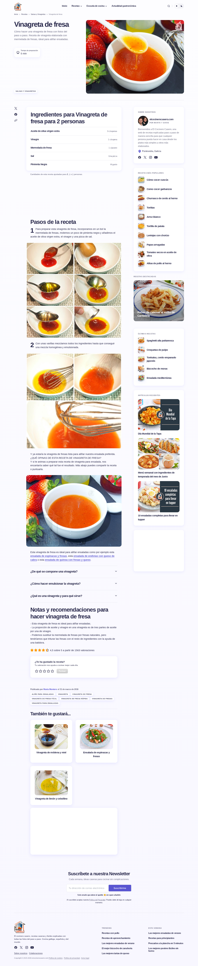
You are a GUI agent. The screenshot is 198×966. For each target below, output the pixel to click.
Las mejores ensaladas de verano (118, 943)
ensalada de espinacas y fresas (48, 556)
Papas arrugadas (156, 244)
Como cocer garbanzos (159, 189)
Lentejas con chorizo (158, 235)
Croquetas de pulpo (157, 350)
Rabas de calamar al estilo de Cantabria (156, 314)
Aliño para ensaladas (43, 694)
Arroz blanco (153, 217)
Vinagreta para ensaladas (45, 703)
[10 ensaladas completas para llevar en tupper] (159, 496)
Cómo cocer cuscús (157, 179)
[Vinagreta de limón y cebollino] (51, 785)
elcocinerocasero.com (162, 119)
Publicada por (43, 689)
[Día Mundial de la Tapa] (159, 414)
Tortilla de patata (155, 226)
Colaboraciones (36, 953)
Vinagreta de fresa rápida (74, 698)
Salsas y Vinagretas (26, 91)
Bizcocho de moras (157, 368)
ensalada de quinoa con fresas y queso (67, 559)
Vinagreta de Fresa (82, 694)
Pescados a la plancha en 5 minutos (165, 943)
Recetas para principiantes (161, 938)
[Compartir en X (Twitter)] (16, 108)
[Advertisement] (74, 831)
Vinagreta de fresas (102, 698)
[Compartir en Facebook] (16, 114)
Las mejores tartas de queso (115, 953)
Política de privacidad (72, 958)
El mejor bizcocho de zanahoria (117, 948)
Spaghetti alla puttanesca (160, 340)
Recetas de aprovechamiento (116, 938)
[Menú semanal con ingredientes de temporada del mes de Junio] (159, 454)
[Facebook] (139, 157)
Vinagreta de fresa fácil (44, 698)
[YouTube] (156, 157)
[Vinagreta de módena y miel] (51, 741)
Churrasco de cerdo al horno (162, 198)
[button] (168, 6)
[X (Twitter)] (145, 157)
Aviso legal (85, 958)
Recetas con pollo (110, 933)
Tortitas (151, 207)
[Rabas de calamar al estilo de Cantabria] (159, 300)
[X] (21, 947)
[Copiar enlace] (16, 120)
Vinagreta (63, 694)
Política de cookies (56, 958)
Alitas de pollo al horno (159, 263)
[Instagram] (150, 157)
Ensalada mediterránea (159, 378)
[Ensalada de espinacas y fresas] (96, 741)
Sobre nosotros (20, 953)
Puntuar (62, 671)
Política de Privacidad (97, 900)
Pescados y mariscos (149, 286)
